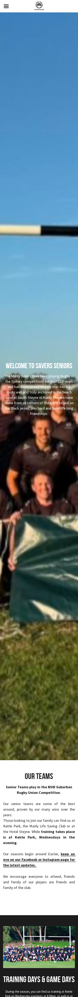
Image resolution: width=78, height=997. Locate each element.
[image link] (39, 6)
